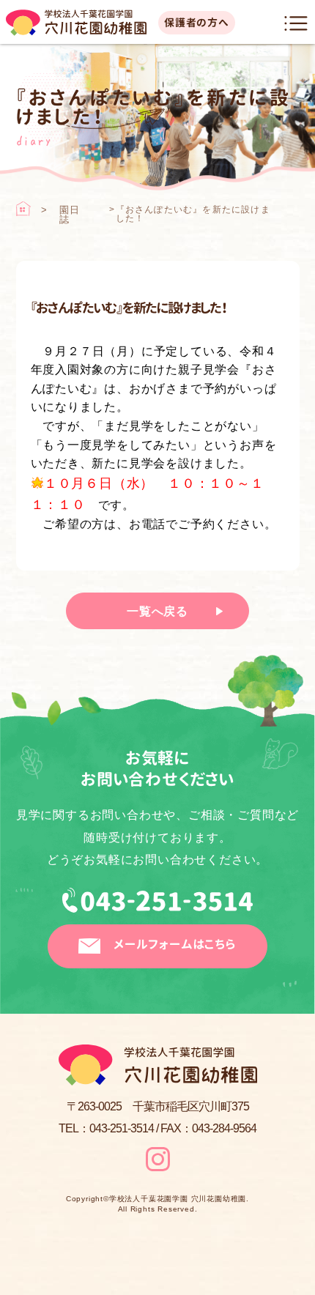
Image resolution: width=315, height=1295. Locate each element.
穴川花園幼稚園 (76, 23)
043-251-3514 (157, 906)
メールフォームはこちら (175, 944)
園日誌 (69, 215)
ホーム (23, 208)
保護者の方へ (196, 22)
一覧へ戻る (157, 611)
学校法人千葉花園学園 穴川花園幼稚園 (177, 1199)
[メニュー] (296, 23)
